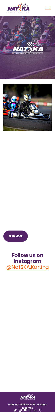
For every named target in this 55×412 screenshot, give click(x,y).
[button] (9, 281)
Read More (15, 236)
